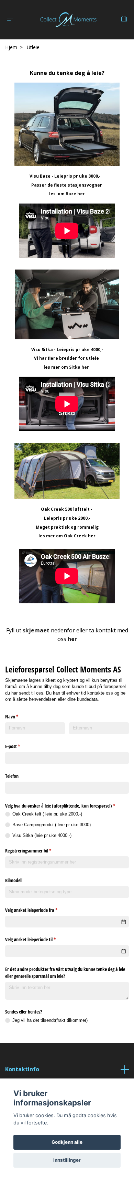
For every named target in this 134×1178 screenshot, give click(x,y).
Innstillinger (67, 1160)
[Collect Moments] (68, 20)
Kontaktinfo (22, 1069)
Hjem (11, 47)
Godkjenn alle (67, 1142)
